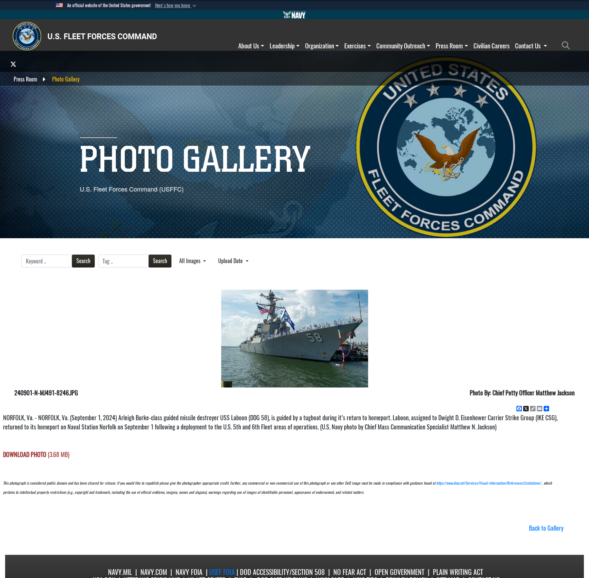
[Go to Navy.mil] (294, 14)
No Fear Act (349, 572)
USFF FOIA (223, 572)
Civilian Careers (491, 45)
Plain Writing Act (458, 572)
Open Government (399, 572)
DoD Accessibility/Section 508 (282, 572)
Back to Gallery (546, 528)
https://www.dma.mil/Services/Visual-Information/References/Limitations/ (488, 483)
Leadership (282, 45)
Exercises (355, 45)
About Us (248, 45)
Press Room (449, 45)
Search (83, 260)
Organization (319, 45)
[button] (176, 5)
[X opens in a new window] (13, 64)
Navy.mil (120, 572)
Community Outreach (400, 45)
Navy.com (153, 572)
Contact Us (528, 45)
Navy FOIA (189, 572)
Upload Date (231, 260)
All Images (190, 260)
